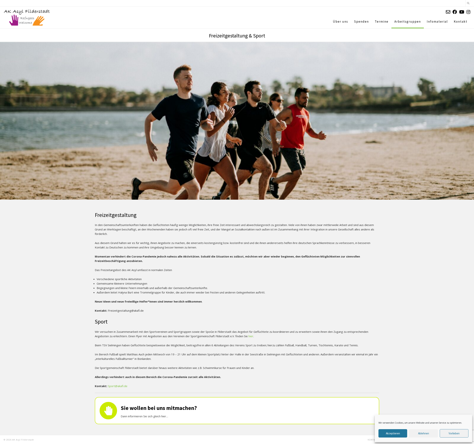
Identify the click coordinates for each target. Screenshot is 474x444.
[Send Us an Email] (448, 12)
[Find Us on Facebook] (455, 12)
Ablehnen (423, 433)
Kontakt (372, 439)
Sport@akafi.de (117, 386)
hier (250, 336)
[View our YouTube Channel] (461, 12)
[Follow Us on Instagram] (468, 12)
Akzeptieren (393, 433)
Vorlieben (454, 433)
